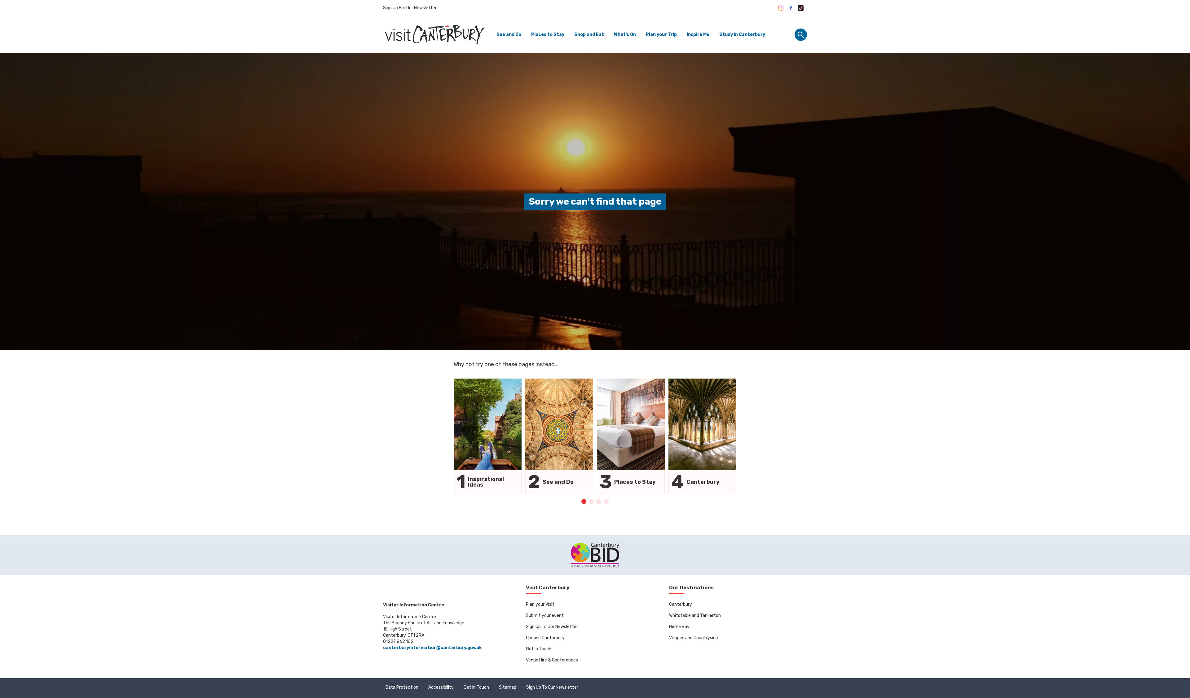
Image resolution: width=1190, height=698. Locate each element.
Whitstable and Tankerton (695, 615)
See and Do (508, 34)
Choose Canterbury (545, 637)
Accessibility (441, 687)
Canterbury (680, 604)
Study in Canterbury (742, 34)
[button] (583, 501)
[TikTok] (801, 8)
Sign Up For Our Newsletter (410, 8)
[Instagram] (781, 8)
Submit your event (545, 615)
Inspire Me (698, 34)
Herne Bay (679, 626)
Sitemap (507, 687)
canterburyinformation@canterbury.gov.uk (432, 647)
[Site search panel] (800, 34)
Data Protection (402, 687)
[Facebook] (791, 8)
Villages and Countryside (693, 637)
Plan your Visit (540, 604)
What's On (625, 34)
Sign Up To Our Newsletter (552, 626)
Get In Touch (538, 649)
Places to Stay (547, 34)
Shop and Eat (589, 34)
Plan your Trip (661, 34)
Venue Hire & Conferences (552, 660)
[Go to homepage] (434, 34)
